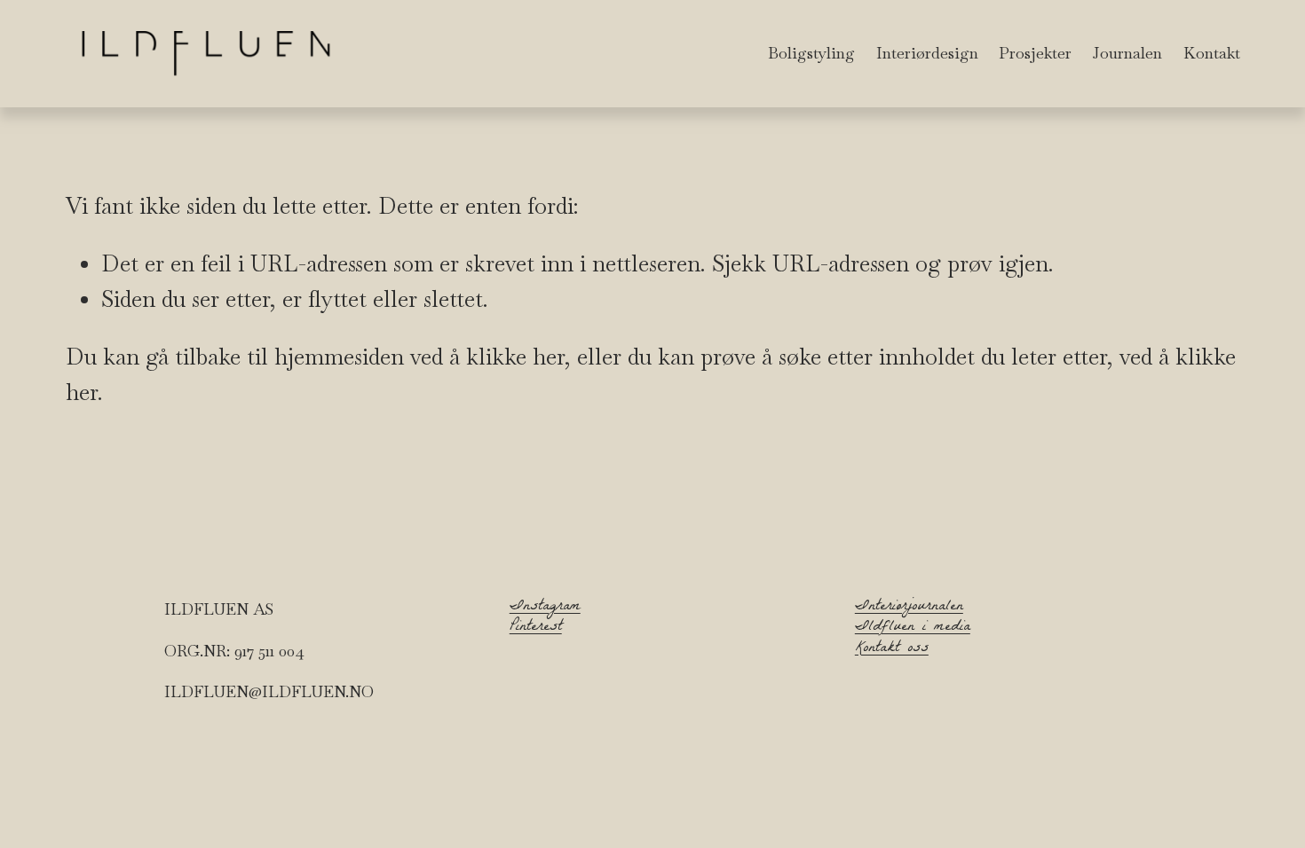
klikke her (515, 356)
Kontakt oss (892, 649)
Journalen (1127, 53)
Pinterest (536, 627)
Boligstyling (811, 53)
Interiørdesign (927, 53)
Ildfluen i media (912, 627)
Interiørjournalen (909, 607)
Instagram (545, 607)
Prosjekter (1035, 53)
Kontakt (1211, 53)
